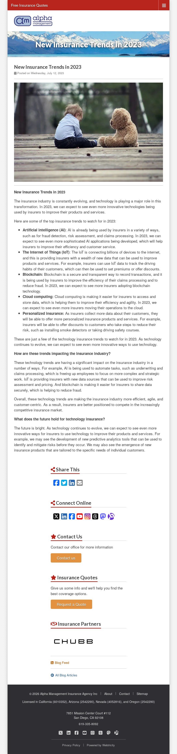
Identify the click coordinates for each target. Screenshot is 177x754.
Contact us (66, 558)
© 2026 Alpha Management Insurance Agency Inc (63, 693)
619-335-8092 (88, 724)
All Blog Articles (66, 675)
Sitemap (142, 693)
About (108, 693)
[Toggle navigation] (164, 5)
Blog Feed (62, 662)
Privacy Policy (71, 745)
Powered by (101, 745)
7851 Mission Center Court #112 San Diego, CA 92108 (88, 715)
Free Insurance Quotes (29, 5)
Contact (124, 693)
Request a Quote (71, 604)
